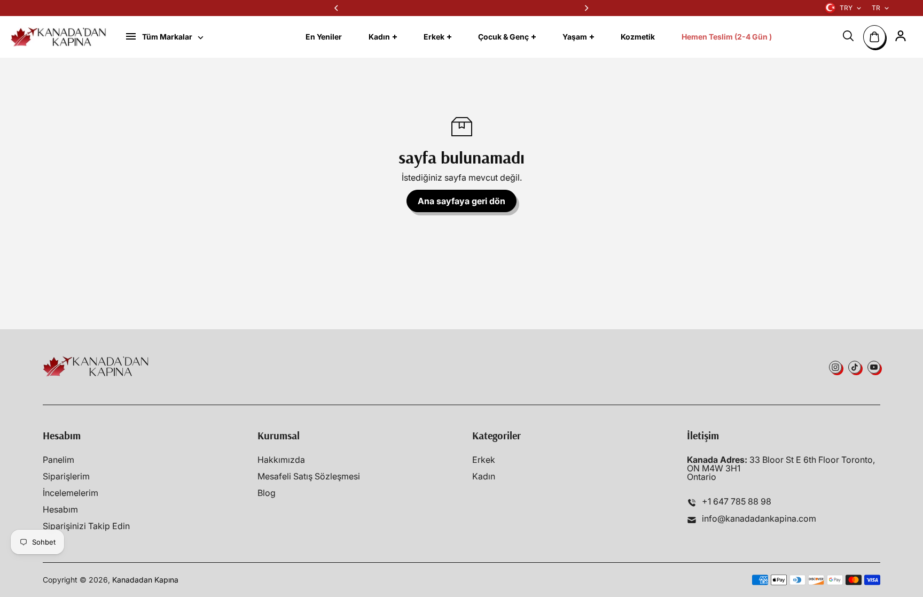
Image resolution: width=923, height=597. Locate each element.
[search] (848, 35)
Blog (266, 493)
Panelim (58, 459)
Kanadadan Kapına (145, 579)
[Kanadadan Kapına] (59, 37)
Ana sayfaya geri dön (461, 201)
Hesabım (60, 509)
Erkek (483, 459)
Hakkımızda (281, 459)
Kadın (483, 476)
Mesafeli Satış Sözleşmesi (308, 476)
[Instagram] (835, 367)
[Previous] (337, 8)
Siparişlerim (66, 476)
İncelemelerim (70, 493)
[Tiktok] (854, 367)
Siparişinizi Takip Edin (86, 526)
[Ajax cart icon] (874, 37)
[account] (900, 35)
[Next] (586, 8)
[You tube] (873, 367)
